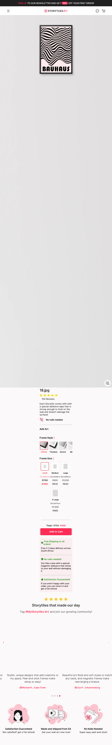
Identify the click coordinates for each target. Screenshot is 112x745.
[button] (3, 643)
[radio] (41, 395)
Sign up (22, 3)
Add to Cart (56, 531)
